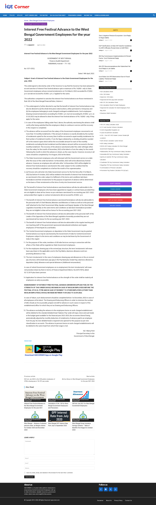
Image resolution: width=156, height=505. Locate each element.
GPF (50, 421)
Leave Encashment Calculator (109, 132)
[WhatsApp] (34, 49)
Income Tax (88, 15)
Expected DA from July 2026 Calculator (111, 100)
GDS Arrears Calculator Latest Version (111, 141)
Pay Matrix (44, 15)
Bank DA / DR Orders (106, 97)
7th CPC (12, 15)
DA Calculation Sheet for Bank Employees (112, 105)
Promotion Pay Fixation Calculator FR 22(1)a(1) (114, 170)
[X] (30, 49)
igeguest (31, 45)
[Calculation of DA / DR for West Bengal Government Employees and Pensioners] (59, 396)
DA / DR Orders (105, 94)
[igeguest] (25, 45)
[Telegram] (38, 49)
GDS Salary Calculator (106, 143)
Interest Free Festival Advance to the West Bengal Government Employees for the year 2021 (34, 406)
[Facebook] (26, 49)
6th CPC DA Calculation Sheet (109, 102)
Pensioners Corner (75, 15)
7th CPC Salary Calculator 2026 (109, 124)
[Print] (42, 49)
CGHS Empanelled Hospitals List (109, 130)
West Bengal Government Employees (42, 21)
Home (5, 15)
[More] (47, 49)
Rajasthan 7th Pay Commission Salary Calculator (114, 165)
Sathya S (101, 40)
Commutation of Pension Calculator (111, 168)
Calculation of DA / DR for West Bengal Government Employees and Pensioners (58, 406)
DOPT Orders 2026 (31, 15)
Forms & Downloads (102, 15)
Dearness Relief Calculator (108, 113)
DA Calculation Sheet (58, 15)
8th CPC (20, 15)
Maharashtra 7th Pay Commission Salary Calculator (115, 151)
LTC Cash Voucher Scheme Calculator (111, 127)
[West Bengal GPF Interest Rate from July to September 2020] (59, 416)
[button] (154, 15)
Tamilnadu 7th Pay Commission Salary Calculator (114, 162)
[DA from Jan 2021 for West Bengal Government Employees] (83, 396)
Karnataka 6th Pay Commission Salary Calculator (114, 154)
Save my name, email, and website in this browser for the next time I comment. (49, 472)
